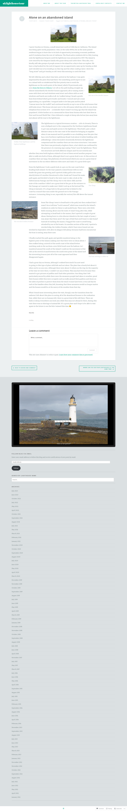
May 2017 (15, 665)
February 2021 (16, 537)
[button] (59, 440)
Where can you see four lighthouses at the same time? (98, 368)
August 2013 (16, 735)
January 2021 (16, 541)
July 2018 (15, 646)
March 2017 (16, 669)
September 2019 (17, 592)
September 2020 (17, 553)
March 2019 (16, 615)
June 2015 (15, 700)
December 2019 (17, 580)
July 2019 (15, 599)
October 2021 (16, 514)
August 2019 (16, 595)
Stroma (82, 21)
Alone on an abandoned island (51, 17)
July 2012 (15, 781)
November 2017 (17, 657)
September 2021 (17, 518)
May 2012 (15, 789)
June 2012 (15, 785)
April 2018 (15, 654)
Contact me (120, 3)
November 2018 (17, 630)
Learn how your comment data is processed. (76, 355)
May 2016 (15, 681)
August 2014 (16, 712)
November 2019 (17, 584)
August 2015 (16, 692)
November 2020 (17, 545)
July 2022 (15, 502)
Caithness (65, 21)
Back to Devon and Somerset (25, 368)
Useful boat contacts (104, 3)
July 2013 (15, 739)
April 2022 (15, 510)
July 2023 (15, 491)
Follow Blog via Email (22, 454)
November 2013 (17, 727)
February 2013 (16, 754)
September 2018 (17, 638)
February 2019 (16, 619)
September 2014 (17, 708)
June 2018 (15, 650)
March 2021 (16, 533)
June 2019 (15, 603)
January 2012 (16, 797)
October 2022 (16, 498)
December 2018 (17, 626)
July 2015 (15, 696)
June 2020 (15, 564)
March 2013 (16, 750)
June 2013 (15, 743)
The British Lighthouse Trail (81, 3)
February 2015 (16, 704)
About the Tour (60, 3)
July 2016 (15, 673)
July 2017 (15, 661)
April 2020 (15, 572)
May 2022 (15, 506)
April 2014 (15, 719)
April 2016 (15, 685)
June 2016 (15, 677)
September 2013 (17, 731)
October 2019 (16, 588)
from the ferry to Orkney (42, 88)
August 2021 (16, 522)
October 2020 (16, 549)
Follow (16, 468)
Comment (92, 350)
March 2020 (16, 576)
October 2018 (16, 634)
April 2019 (15, 611)
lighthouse (74, 21)
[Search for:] (63, 479)
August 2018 (16, 642)
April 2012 (15, 793)
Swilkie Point (91, 21)
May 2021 (15, 529)
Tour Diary (49, 21)
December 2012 (17, 762)
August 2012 (16, 778)
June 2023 (15, 495)
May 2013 (15, 747)
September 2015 (17, 688)
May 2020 (15, 568)
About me (46, 3)
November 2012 (17, 766)
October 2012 (16, 770)
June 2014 (15, 716)
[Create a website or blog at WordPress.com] (63, 808)
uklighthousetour (14, 3)
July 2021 (15, 526)
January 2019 (16, 623)
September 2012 (17, 774)
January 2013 (16, 758)
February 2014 (16, 723)
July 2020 (15, 560)
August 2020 (16, 557)
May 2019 (15, 607)
